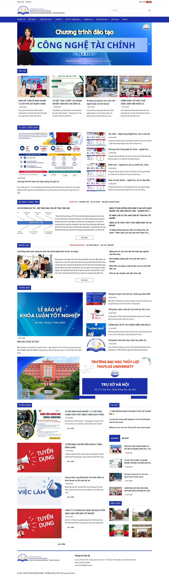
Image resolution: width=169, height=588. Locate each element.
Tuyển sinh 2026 (45, 19)
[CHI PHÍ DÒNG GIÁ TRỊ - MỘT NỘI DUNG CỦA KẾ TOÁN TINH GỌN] (35, 223)
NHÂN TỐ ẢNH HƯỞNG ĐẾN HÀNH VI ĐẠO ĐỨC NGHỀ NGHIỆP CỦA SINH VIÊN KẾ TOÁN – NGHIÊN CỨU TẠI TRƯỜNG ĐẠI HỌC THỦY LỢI (130, 209)
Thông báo (24, 287)
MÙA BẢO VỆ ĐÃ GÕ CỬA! (28, 341)
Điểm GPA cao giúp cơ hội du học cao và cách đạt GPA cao (129, 267)
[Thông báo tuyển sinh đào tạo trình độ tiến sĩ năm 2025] (96, 314)
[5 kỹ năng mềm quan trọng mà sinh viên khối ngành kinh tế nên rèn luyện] (35, 266)
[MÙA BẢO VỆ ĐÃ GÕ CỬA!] (50, 314)
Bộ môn (58, 19)
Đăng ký (28, 2)
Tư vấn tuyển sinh (28, 127)
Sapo (73, 573)
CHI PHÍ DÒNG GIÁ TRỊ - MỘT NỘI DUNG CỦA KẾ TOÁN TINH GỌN (43, 208)
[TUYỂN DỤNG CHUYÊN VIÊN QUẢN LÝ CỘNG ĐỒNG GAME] (39, 457)
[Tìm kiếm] (149, 10)
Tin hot (114, 405)
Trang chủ (21, 19)
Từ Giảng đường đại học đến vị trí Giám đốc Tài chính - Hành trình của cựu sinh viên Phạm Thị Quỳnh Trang (128, 231)
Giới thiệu (31, 19)
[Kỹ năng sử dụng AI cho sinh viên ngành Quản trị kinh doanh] (101, 86)
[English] (150, 2)
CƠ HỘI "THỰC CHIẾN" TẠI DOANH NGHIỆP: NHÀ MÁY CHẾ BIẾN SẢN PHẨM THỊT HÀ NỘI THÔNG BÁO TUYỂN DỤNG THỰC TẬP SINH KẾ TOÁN (138, 461)
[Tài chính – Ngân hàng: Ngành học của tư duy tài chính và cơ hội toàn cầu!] (96, 138)
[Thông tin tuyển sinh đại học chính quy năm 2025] (96, 299)
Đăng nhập (20, 2)
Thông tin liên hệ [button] (82, 555)
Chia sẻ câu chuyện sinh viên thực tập (125, 273)
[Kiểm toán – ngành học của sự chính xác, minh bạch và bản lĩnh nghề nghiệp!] (96, 169)
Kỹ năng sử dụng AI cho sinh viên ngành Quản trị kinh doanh (136, 475)
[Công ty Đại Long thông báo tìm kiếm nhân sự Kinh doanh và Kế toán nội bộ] (39, 490)
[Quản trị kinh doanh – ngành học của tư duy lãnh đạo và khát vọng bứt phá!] (96, 185)
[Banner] (84, 378)
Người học (88, 19)
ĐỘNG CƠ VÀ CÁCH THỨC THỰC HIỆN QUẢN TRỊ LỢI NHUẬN (130, 224)
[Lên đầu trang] (165, 577)
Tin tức (22, 71)
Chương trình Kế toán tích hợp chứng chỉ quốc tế (38, 181)
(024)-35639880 (85, 562)
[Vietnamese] (147, 2)
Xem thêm (84, 238)
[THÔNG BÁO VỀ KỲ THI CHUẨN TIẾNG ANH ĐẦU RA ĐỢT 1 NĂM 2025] (96, 329)
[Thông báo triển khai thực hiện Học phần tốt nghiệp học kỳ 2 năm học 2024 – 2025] (96, 345)
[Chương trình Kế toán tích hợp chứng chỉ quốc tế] (50, 154)
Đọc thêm (61, 544)
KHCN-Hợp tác (101, 19)
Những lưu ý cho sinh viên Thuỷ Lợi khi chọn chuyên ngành (129, 427)
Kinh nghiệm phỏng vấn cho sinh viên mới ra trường (127, 260)
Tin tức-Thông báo (72, 19)
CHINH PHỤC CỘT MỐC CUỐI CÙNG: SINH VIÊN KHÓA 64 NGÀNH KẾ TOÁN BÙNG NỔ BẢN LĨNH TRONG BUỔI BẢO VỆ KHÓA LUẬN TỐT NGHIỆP (137, 489)
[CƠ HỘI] (67, 86)
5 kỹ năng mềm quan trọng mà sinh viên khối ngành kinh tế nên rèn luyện (47, 251)
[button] (19, 43)
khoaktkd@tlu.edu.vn (85, 565)
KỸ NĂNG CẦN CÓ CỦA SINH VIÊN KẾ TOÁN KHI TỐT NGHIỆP (130, 216)
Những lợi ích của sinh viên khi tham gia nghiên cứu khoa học (129, 252)
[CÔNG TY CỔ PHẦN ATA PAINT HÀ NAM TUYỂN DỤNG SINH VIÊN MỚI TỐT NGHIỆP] (39, 523)
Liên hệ (124, 19)
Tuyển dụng (24, 405)
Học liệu (114, 19)
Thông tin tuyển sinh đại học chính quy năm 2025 (129, 294)
